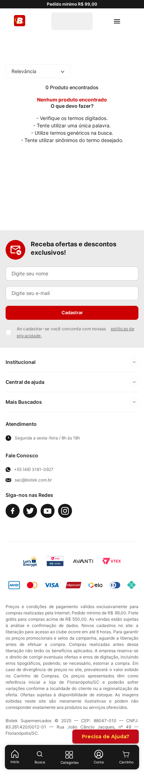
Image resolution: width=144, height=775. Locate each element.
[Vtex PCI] (55, 561)
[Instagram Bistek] (65, 511)
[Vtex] (111, 561)
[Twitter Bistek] (30, 511)
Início (14, 762)
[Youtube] (48, 511)
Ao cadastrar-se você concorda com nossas (75, 332)
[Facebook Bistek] (13, 511)
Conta (99, 762)
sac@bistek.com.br (33, 480)
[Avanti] (83, 561)
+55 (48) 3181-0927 (33, 469)
